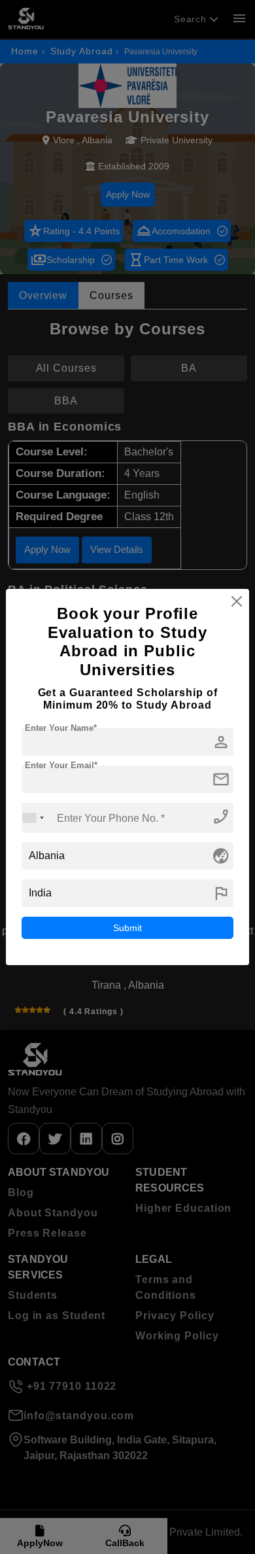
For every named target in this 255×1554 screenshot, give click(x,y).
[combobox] (33, 817)
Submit (127, 928)
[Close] (236, 601)
